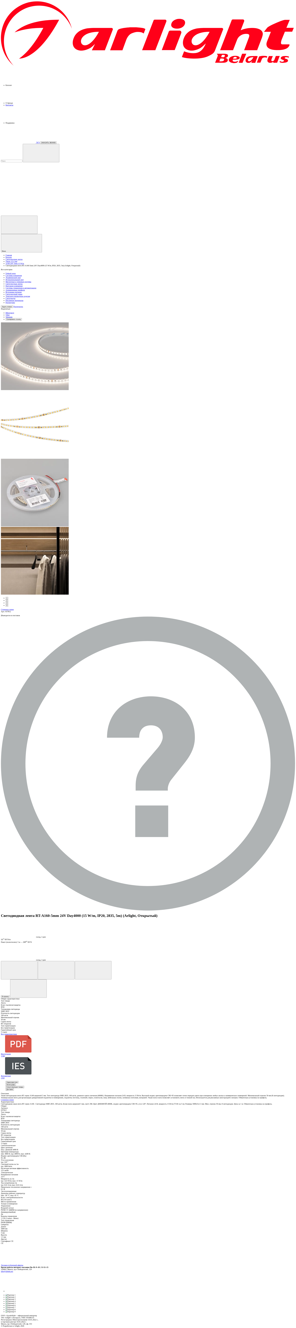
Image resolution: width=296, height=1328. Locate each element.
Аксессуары (10, 1084)
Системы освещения (14, 276)
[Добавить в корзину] (28, 988)
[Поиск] (41, 153)
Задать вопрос (7, 307)
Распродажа (10, 303)
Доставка (9, 1089)
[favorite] (18, 197)
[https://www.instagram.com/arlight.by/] (23, 1291)
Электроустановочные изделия (18, 296)
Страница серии (7, 609)
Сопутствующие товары (14, 1087)
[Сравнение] (56, 970)
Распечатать (18, 307)
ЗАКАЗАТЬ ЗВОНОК (48, 143)
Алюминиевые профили (15, 290)
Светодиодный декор (14, 294)
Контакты (9, 105)
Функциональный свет (15, 280)
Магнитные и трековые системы (18, 282)
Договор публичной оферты (12, 1265)
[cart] (18, 179)
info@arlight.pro (7, 1271)
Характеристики (12, 1082)
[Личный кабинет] (19, 225)
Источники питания (14, 292)
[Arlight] (148, 66)
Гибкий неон (11, 273)
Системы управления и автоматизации (21, 288)
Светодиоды (10, 298)
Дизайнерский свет (13, 278)
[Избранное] (19, 970)
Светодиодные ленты (14, 284)
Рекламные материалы (14, 300)
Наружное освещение (14, 286)
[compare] (18, 214)
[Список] (93, 970)
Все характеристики (9, 1034)
